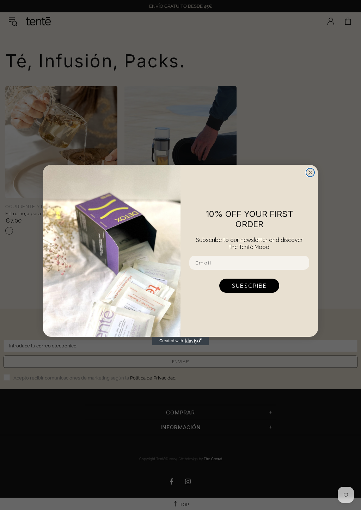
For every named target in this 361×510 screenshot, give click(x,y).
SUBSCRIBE (249, 285)
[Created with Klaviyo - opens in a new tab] (180, 341)
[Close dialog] (310, 172)
